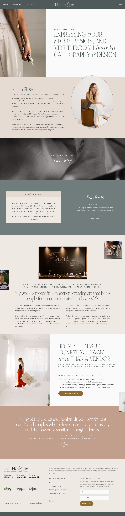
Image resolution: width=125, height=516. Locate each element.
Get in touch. (93, 438)
